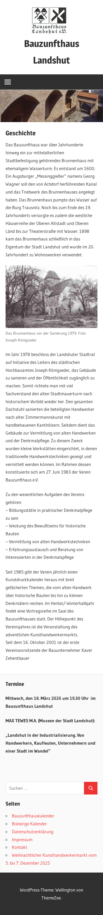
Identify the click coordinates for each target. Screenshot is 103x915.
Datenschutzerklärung (32, 831)
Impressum (22, 839)
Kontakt (19, 847)
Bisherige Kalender (29, 823)
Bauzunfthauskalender (33, 815)
